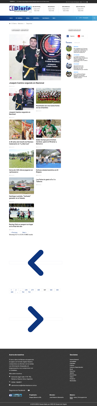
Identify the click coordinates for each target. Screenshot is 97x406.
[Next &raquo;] (35, 318)
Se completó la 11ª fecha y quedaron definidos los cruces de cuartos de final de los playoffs (81, 50)
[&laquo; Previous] (35, 262)
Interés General (74, 359)
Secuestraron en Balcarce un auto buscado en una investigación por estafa (81, 67)
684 (12, 292)
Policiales (76, 63)
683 (57, 290)
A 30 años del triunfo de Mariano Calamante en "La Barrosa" (21, 143)
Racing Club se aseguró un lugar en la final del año (21, 225)
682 (51, 290)
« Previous (14, 232)
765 (29, 292)
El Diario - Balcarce (17, 23)
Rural (28, 18)
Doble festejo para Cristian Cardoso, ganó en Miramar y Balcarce (46, 142)
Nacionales (46, 18)
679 (32, 290)
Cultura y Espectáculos (76, 367)
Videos (72, 377)
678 (26, 290)
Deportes (36, 18)
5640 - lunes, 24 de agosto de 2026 (78, 398)
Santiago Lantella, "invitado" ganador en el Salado (20, 197)
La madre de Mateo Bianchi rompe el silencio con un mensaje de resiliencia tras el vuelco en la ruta (81, 59)
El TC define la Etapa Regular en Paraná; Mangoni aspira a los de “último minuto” (80, 75)
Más (54, 18)
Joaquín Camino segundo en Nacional (26, 83)
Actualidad (76, 54)
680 (38, 290)
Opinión (72, 373)
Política (72, 365)
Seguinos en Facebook (17, 390)
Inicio (11, 18)
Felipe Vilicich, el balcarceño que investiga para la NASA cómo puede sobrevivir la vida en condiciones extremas (40, 1)
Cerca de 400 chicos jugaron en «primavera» (21, 171)
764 (23, 292)
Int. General (19, 18)
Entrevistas (73, 375)
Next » (24, 232)
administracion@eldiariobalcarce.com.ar (24, 385)
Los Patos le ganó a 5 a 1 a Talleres (45, 180)
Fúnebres (72, 378)
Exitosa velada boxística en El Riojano (47, 171)
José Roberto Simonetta (56, 397)
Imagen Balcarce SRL (35, 397)
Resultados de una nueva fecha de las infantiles (47, 107)
